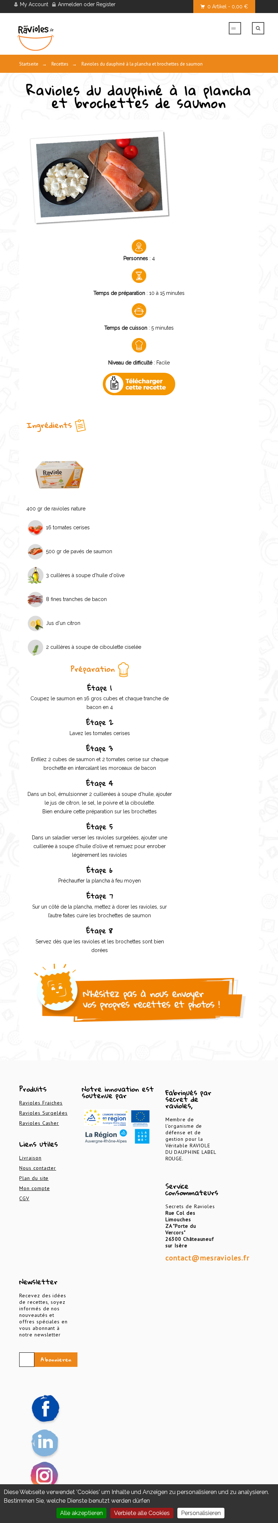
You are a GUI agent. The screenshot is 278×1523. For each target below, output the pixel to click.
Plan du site (34, 1178)
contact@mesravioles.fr (207, 1258)
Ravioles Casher (39, 1123)
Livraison (30, 1158)
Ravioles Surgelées (43, 1113)
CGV (24, 1198)
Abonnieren (56, 1359)
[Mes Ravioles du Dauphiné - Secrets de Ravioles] (59, 37)
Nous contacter (37, 1168)
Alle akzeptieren (81, 1513)
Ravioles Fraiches (40, 1103)
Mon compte (34, 1188)
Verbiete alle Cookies (142, 1513)
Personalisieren (201, 1513)
